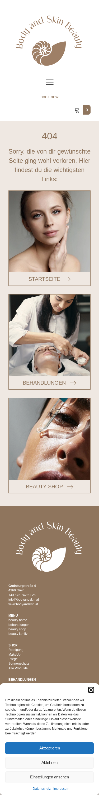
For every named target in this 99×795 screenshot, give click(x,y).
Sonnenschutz (18, 663)
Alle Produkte (18, 668)
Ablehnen (49, 762)
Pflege (13, 659)
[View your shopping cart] (77, 110)
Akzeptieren (49, 748)
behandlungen (19, 625)
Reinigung (15, 650)
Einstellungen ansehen (49, 777)
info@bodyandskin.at (23, 599)
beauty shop (17, 629)
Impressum (61, 789)
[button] (91, 690)
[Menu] (50, 82)
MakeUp (14, 654)
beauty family (17, 634)
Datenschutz (42, 789)
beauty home (17, 620)
